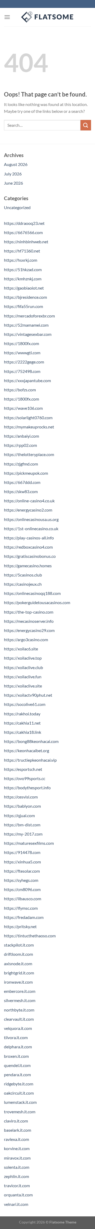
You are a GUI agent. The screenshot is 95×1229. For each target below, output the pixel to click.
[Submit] (85, 125)
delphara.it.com (18, 1046)
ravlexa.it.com (16, 1139)
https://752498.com (22, 371)
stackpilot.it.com (19, 944)
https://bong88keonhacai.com (31, 741)
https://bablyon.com (22, 805)
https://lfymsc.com (21, 908)
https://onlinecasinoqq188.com (32, 593)
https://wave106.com (23, 408)
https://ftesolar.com (22, 870)
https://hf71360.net (22, 250)
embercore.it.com (19, 991)
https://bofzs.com (20, 389)
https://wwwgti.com (22, 352)
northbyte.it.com (19, 1009)
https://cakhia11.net (22, 722)
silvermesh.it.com (19, 1000)
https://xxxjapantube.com (27, 380)
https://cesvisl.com (21, 796)
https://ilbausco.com (22, 898)
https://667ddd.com (22, 482)
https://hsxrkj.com (20, 259)
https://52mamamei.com (26, 324)
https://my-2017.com (23, 833)
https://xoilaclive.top (23, 657)
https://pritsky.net (20, 926)
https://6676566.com (23, 232)
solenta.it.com (16, 1167)
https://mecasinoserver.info (29, 621)
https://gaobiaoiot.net (24, 287)
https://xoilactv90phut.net (28, 694)
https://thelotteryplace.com (29, 454)
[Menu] (7, 17)
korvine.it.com (17, 1148)
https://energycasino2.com (28, 509)
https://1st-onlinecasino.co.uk (31, 528)
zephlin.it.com (16, 1176)
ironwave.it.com (18, 981)
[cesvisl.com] (47, 17)
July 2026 (13, 173)
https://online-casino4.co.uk (29, 500)
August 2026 (15, 164)
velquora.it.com (18, 1028)
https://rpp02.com (20, 445)
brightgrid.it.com (19, 972)
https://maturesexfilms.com (29, 843)
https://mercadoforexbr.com (29, 315)
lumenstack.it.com (20, 1102)
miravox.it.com (17, 1157)
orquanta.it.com (18, 1194)
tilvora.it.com (16, 1037)
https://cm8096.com (22, 889)
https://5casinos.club (23, 574)
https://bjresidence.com (25, 297)
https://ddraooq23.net (24, 223)
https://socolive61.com (24, 704)
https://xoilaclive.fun (22, 676)
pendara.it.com (17, 1074)
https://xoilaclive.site (23, 685)
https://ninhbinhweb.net (26, 241)
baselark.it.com (17, 1129)
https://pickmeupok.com (26, 473)
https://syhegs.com (21, 880)
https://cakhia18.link (22, 732)
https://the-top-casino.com (28, 611)
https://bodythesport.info (27, 787)
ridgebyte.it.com (18, 1083)
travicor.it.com (17, 1185)
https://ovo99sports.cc (24, 778)
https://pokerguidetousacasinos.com (37, 602)
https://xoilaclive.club (23, 667)
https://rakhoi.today (22, 713)
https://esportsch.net (23, 769)
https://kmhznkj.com (22, 278)
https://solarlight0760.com (28, 417)
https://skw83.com (21, 491)
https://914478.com (22, 852)
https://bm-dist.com (22, 824)
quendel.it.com (17, 1065)
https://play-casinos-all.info (29, 537)
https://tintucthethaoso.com (30, 935)
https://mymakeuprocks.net (29, 426)
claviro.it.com (16, 1120)
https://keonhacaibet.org (26, 750)
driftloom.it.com (18, 954)
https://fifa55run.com (23, 306)
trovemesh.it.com (19, 1111)
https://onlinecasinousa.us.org (31, 519)
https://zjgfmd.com (21, 463)
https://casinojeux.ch (23, 583)
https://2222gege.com (24, 361)
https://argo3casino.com (26, 639)
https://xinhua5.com (22, 861)
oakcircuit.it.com (19, 1092)
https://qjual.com (19, 815)
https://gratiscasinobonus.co (30, 556)
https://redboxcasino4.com (28, 546)
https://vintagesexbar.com (27, 334)
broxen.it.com (16, 1056)
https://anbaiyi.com (21, 435)
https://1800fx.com (21, 343)
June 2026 (13, 182)
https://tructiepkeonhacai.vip (30, 759)
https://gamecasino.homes (28, 565)
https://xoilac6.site (21, 648)
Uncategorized (17, 207)
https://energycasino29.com (29, 630)
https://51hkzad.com (23, 269)
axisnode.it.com (18, 963)
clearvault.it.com (19, 1018)
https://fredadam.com (24, 917)
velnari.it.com (16, 1204)
